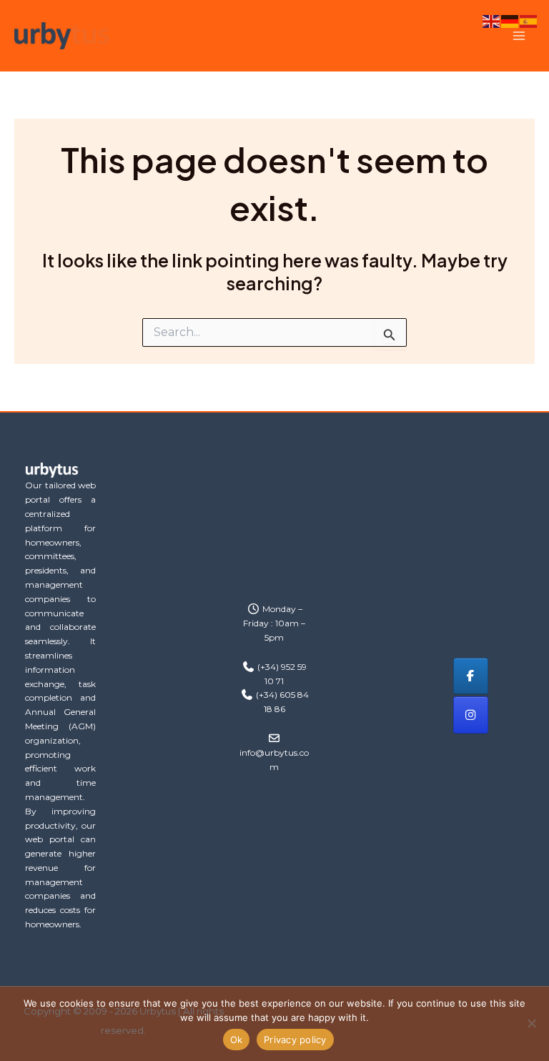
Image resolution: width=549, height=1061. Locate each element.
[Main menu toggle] (519, 36)
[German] (510, 20)
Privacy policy (295, 1039)
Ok (236, 1039)
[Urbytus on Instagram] (470, 714)
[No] (531, 1023)
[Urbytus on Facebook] (470, 676)
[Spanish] (529, 20)
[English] (492, 20)
